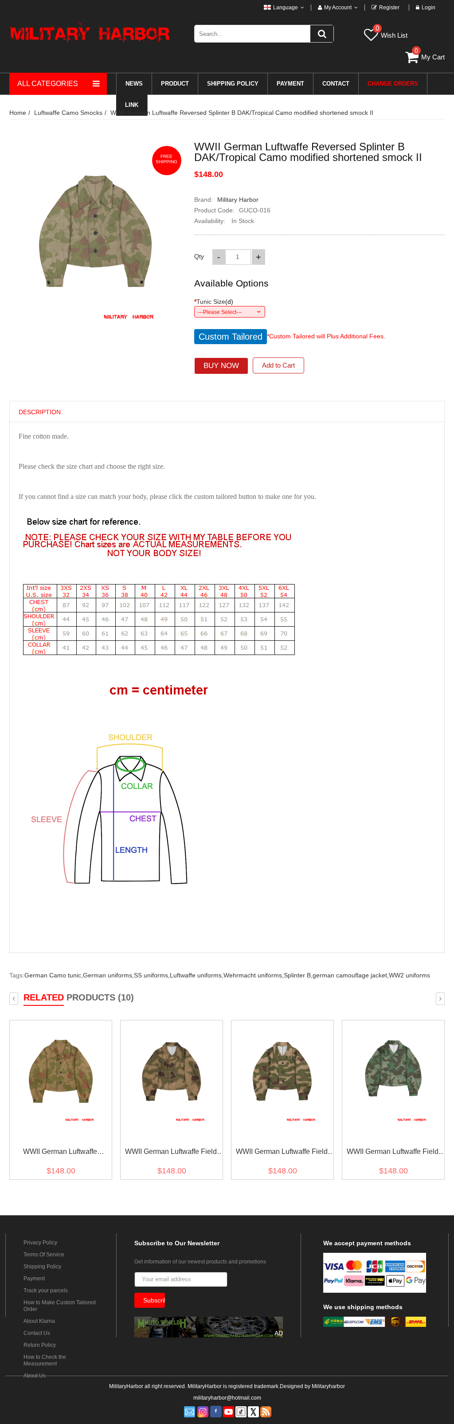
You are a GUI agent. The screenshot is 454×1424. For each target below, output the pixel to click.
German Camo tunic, (53, 975)
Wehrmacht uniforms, (253, 975)
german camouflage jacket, (351, 975)
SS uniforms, (152, 975)
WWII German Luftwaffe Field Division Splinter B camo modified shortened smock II (392, 1153)
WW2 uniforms (409, 975)
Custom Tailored (230, 336)
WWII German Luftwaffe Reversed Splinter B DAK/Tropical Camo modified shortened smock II (241, 112)
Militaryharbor (328, 1386)
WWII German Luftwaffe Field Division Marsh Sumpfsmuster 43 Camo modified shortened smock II (171, 1153)
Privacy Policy (40, 1243)
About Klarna (39, 1321)
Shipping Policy (42, 1266)
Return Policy (39, 1345)
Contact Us (36, 1333)
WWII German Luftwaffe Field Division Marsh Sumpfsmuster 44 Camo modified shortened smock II (282, 1153)
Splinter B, (298, 975)
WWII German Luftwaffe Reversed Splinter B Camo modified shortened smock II (60, 1153)
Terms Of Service (43, 1254)
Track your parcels (45, 1290)
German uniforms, (108, 975)
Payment (34, 1278)
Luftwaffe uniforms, (196, 975)
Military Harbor (237, 199)
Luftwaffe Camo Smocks (68, 112)
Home (17, 112)
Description (40, 412)
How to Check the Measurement (44, 1360)
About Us (34, 1376)
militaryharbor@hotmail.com (227, 1398)
